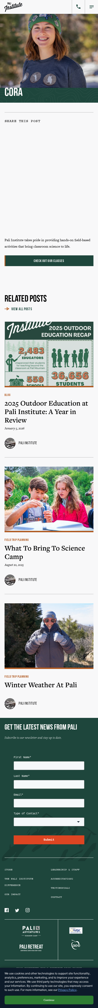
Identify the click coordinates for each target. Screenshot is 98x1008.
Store (9, 869)
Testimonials (60, 888)
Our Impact (13, 894)
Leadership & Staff (65, 869)
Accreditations (62, 878)
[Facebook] (40, 143)
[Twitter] (40, 178)
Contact (56, 897)
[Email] (40, 213)
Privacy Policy (67, 990)
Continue (49, 1000)
